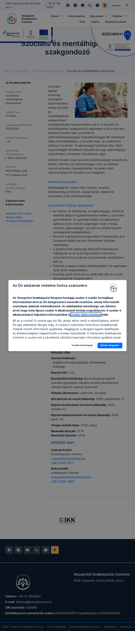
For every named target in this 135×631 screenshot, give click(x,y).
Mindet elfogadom (110, 345)
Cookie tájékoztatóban (85, 314)
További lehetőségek (82, 345)
